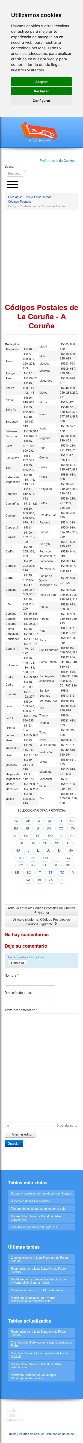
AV (72, 821)
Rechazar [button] (41, 91)
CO (50, 835)
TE (51, 872)
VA (28, 880)
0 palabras (65, 1125)
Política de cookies (31, 1433)
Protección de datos (60, 1433)
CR (38, 835)
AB (28, 821)
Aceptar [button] (41, 82)
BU (49, 828)
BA (16, 828)
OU (45, 858)
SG (68, 865)
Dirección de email (19, 992)
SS (57, 843)
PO (21, 865)
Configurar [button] (41, 100)
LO (33, 865)
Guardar (14, 1143)
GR (33, 843)
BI (39, 880)
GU (45, 843)
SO (29, 872)
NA (33, 858)
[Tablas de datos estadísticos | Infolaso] (41, 131)
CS (26, 835)
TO (62, 872)
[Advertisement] (41, 256)
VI (16, 821)
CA (73, 828)
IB (27, 828)
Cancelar (17, 963)
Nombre (11, 975)
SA (44, 865)
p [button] (8, 1125)
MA (70, 850)
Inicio (12, 1433)
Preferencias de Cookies (57, 160)
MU (21, 858)
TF (56, 865)
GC (67, 858)
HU (18, 850)
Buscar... (11, 166)
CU (72, 835)
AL (50, 821)
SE (17, 872)
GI (21, 843)
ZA (51, 880)
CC (61, 828)
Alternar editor (22, 1134)
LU (48, 850)
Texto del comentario (21, 1010)
